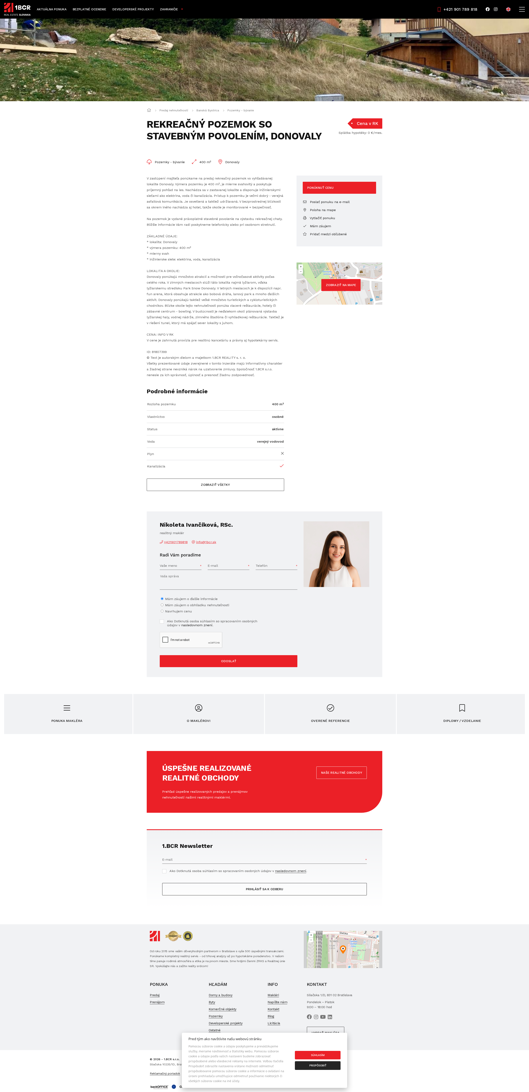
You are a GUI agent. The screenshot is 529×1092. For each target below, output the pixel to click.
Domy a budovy (220, 995)
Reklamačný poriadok (165, 1073)
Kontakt (273, 1009)
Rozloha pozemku (161, 404)
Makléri (273, 995)
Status (152, 429)
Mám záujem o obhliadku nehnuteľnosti (197, 605)
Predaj (155, 995)
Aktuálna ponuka (52, 9)
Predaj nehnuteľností (173, 110)
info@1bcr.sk (206, 542)
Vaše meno (168, 566)
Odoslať (228, 661)
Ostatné (214, 1030)
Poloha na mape (322, 210)
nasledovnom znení (196, 625)
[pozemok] (264, 60)
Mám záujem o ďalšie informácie (191, 599)
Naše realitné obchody (341, 773)
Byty (212, 1002)
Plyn (150, 454)
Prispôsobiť (317, 1065)
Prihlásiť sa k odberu (264, 889)
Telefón (261, 566)
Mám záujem (320, 226)
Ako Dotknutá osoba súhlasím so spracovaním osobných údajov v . (212, 623)
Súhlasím (318, 1055)
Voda (151, 441)
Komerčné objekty (222, 1009)
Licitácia (274, 1023)
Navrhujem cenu (178, 611)
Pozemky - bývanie (240, 110)
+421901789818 (176, 542)
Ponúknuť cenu (320, 188)
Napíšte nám (277, 1002)
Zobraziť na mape (341, 285)
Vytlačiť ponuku (322, 218)
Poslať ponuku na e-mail (329, 202)
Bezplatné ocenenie (89, 9)
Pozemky (216, 1016)
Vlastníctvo (156, 417)
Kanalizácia (156, 466)
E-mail (213, 566)
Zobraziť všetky (215, 485)
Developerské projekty (133, 9)
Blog (271, 1016)
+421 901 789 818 (460, 9)
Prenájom (157, 1002)
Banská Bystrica (207, 110)
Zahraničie (169, 9)
